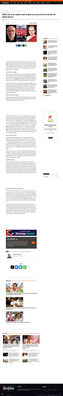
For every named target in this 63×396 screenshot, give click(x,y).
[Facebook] (54, 0)
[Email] (24, 45)
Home (3, 11)
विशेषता (3, 348)
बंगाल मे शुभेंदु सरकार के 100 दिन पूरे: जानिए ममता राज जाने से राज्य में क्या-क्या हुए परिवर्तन (30, 346)
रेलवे (30, 251)
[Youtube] (60, 0)
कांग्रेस (28, 251)
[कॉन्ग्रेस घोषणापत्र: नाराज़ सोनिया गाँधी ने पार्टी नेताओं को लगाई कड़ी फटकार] (22, 316)
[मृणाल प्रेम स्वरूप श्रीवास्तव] (9, 256)
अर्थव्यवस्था (26, 251)
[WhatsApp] (59, 0)
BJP (9, 251)
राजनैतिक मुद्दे (7, 11)
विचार (5, 11)
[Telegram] (21, 45)
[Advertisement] (27, 372)
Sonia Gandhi (22, 251)
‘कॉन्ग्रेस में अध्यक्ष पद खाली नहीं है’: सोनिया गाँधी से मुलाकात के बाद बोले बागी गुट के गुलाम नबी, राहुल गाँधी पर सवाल (21, 308)
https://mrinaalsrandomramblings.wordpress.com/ (19, 255)
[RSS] (56, 0)
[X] (58, 0)
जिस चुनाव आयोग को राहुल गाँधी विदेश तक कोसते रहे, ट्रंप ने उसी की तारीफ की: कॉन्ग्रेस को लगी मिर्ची (11, 346)
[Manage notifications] (2, 394)
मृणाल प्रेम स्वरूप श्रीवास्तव (33, 23)
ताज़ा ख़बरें (45, 38)
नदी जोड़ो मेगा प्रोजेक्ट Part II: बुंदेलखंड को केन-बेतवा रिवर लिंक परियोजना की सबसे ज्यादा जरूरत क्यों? (52, 81)
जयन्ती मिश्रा (23, 348)
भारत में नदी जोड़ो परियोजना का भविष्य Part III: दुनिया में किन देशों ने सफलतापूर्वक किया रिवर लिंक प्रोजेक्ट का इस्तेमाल (34, 361)
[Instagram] (55, 0)
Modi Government (17, 251)
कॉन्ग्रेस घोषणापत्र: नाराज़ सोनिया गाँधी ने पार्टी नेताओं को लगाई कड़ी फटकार (18, 322)
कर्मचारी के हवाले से (19, 116)
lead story (12, 251)
